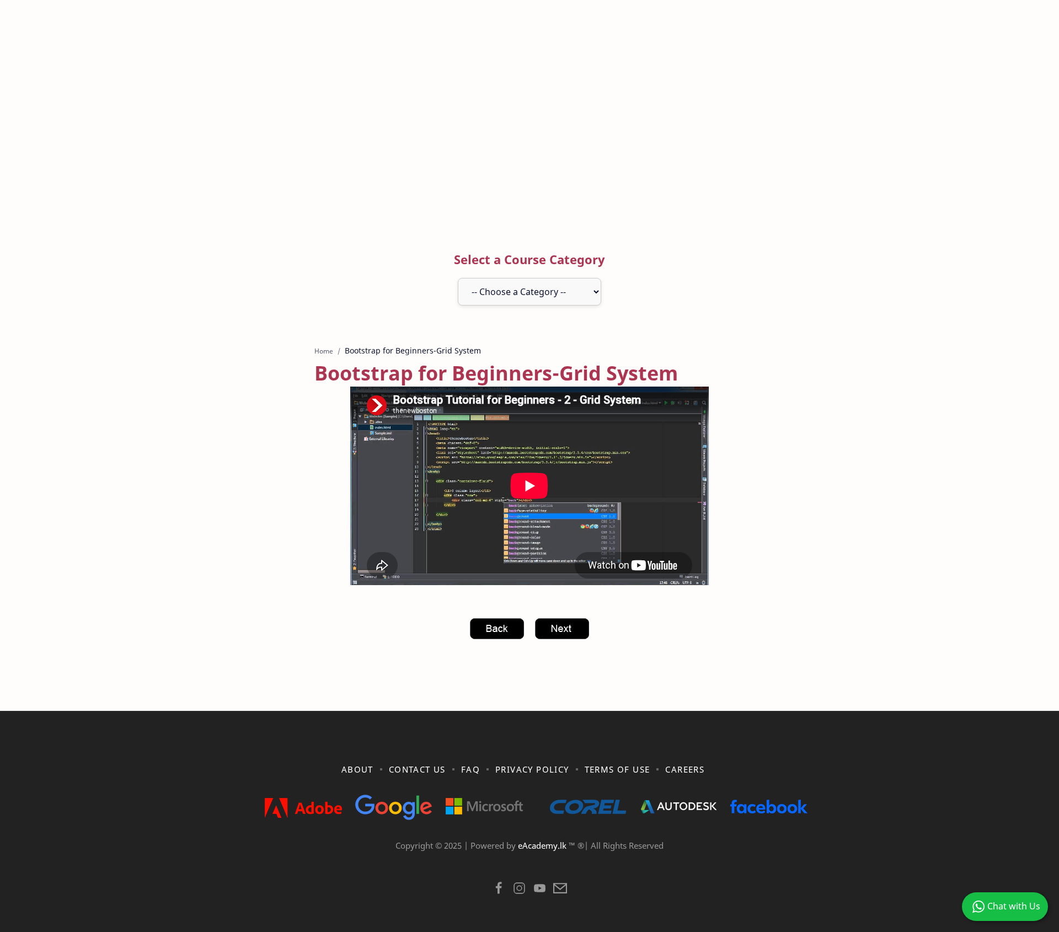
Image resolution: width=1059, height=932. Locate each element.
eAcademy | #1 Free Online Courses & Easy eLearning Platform (506, 859)
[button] (499, 891)
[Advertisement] (529, 134)
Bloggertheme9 (710, 859)
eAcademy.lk (543, 845)
